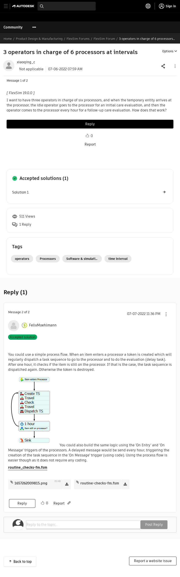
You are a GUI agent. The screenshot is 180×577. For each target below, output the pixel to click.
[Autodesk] (23, 6)
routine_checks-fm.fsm (27, 467)
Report (90, 144)
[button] (174, 66)
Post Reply (154, 524)
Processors (48, 259)
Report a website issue (153, 560)
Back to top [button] (22, 561)
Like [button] (87, 136)
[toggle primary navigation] (8, 6)
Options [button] (167, 51)
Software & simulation (82, 259)
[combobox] (67, 6)
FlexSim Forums (78, 39)
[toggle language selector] (148, 6)
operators (22, 259)
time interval (118, 259)
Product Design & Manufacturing (39, 39)
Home (8, 39)
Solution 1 (20, 192)
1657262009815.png (30, 483)
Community (13, 27)
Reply (90, 124)
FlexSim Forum (104, 39)
